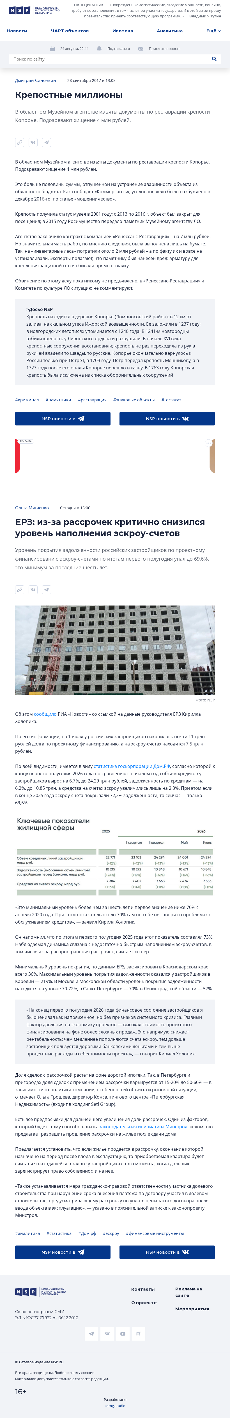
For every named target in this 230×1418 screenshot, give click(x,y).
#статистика (59, 1233)
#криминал (27, 399)
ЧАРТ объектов (70, 30)
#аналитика (27, 1233)
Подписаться (118, 48)
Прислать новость (165, 48)
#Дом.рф (87, 1233)
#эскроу (111, 1233)
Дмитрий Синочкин (35, 80)
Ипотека (122, 30)
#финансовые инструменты (155, 1233)
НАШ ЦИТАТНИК (89, 4)
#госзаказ (171, 399)
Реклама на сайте (188, 1292)
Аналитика (170, 30)
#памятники (58, 399)
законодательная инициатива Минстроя (143, 1127)
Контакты (143, 1289)
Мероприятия (192, 1308)
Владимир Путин (205, 16)
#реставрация (92, 399)
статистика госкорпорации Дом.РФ (132, 766)
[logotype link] (34, 10)
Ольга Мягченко (32, 507)
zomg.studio (115, 1405)
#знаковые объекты (134, 399)
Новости (17, 30)
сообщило (45, 714)
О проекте (144, 1302)
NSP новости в (58, 418)
